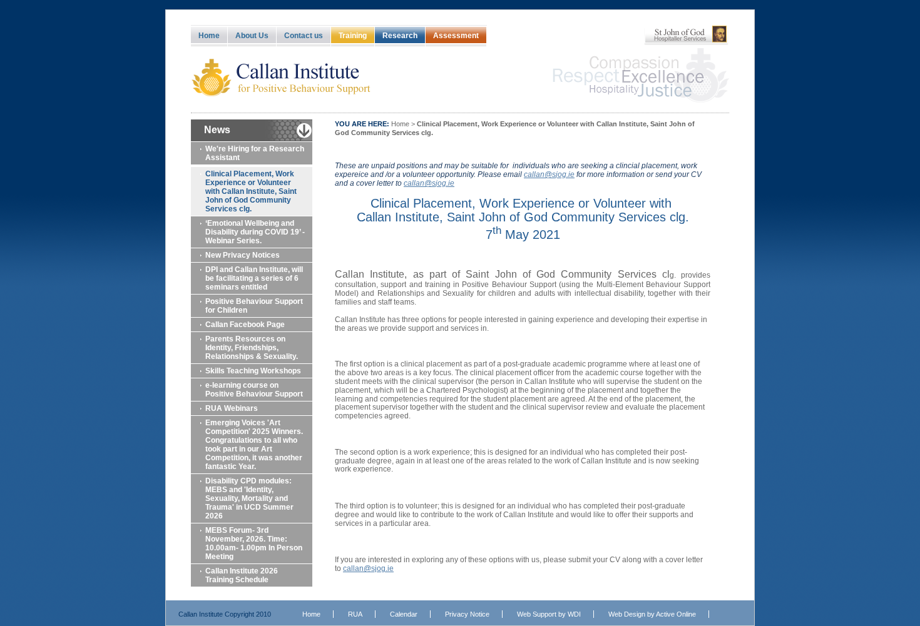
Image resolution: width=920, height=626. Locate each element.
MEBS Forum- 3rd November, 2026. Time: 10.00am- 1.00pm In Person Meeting (253, 543)
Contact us (303, 35)
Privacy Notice (467, 614)
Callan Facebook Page (245, 324)
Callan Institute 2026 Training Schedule (241, 575)
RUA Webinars (231, 408)
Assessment (456, 35)
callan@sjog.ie (368, 568)
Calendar (403, 614)
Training (353, 35)
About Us (251, 35)
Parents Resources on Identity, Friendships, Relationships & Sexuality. (251, 348)
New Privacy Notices (242, 255)
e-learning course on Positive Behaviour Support (254, 389)
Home (209, 35)
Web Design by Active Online (652, 614)
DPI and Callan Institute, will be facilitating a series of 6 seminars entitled (254, 278)
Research (399, 35)
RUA (355, 614)
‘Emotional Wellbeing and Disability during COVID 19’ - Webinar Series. (255, 232)
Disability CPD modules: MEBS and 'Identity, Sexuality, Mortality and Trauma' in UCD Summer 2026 (249, 498)
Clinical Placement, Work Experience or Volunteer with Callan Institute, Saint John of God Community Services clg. (251, 191)
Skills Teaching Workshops (253, 370)
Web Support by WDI (549, 614)
